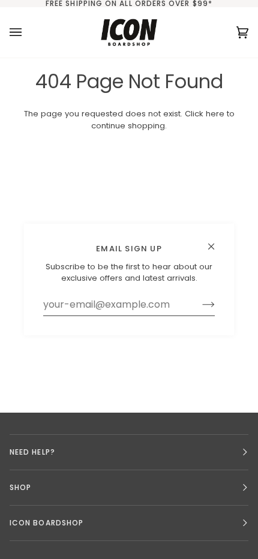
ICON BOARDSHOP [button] (46, 523)
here (215, 113)
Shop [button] (20, 487)
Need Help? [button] (32, 452)
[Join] (199, 304)
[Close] (216, 241)
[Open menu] (28, 32)
